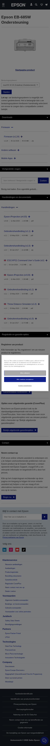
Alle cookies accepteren (25, 379)
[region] (25, 373)
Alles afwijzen (25, 373)
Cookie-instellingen (25, 385)
